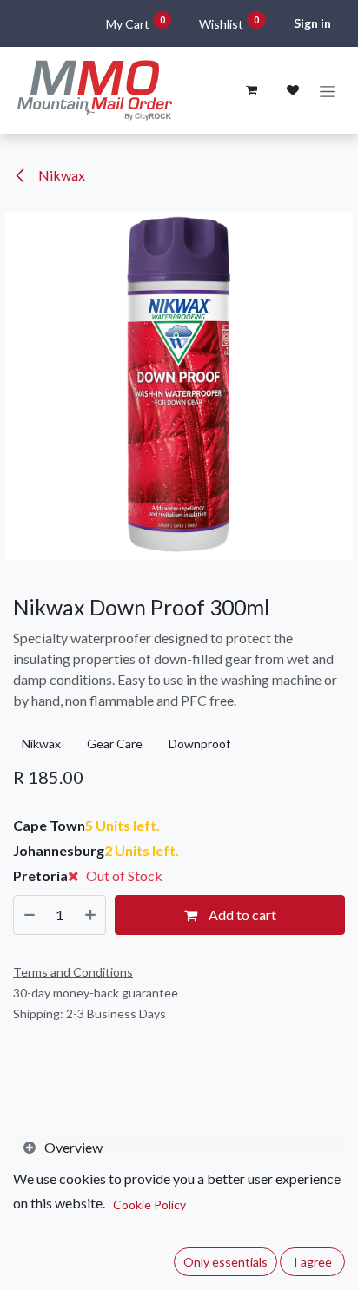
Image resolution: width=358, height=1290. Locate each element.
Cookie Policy (149, 1204)
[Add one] (90, 915)
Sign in (312, 23)
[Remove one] (29, 915)
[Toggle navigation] (327, 90)
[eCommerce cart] (251, 90)
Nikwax (60, 175)
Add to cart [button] (241, 914)
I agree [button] (313, 1261)
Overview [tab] (73, 1147)
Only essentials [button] (225, 1261)
